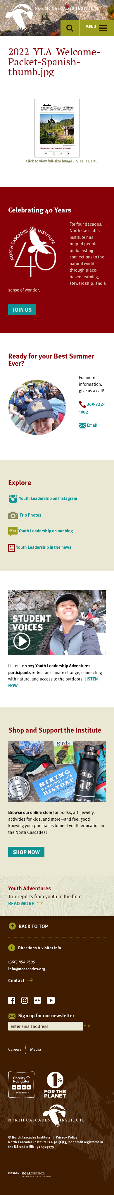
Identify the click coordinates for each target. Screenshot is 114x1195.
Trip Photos (30, 515)
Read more (26, 903)
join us (22, 309)
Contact (16, 980)
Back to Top (33, 926)
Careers (15, 1049)
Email (92, 425)
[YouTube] (51, 1002)
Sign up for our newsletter (46, 1016)
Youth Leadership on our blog (45, 530)
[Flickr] (37, 1002)
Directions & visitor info (39, 947)
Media (35, 1049)
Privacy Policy (66, 1137)
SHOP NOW (26, 852)
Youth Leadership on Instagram (48, 498)
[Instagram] (24, 1002)
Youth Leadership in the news (43, 547)
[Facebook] (11, 1002)
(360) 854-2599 (21, 961)
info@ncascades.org (26, 968)
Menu (90, 26)
